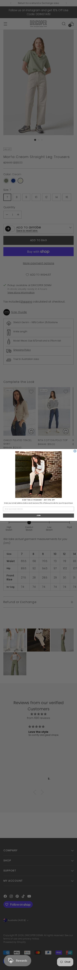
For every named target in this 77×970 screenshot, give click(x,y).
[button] (38, 474)
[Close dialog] (75, 451)
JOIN (39, 515)
